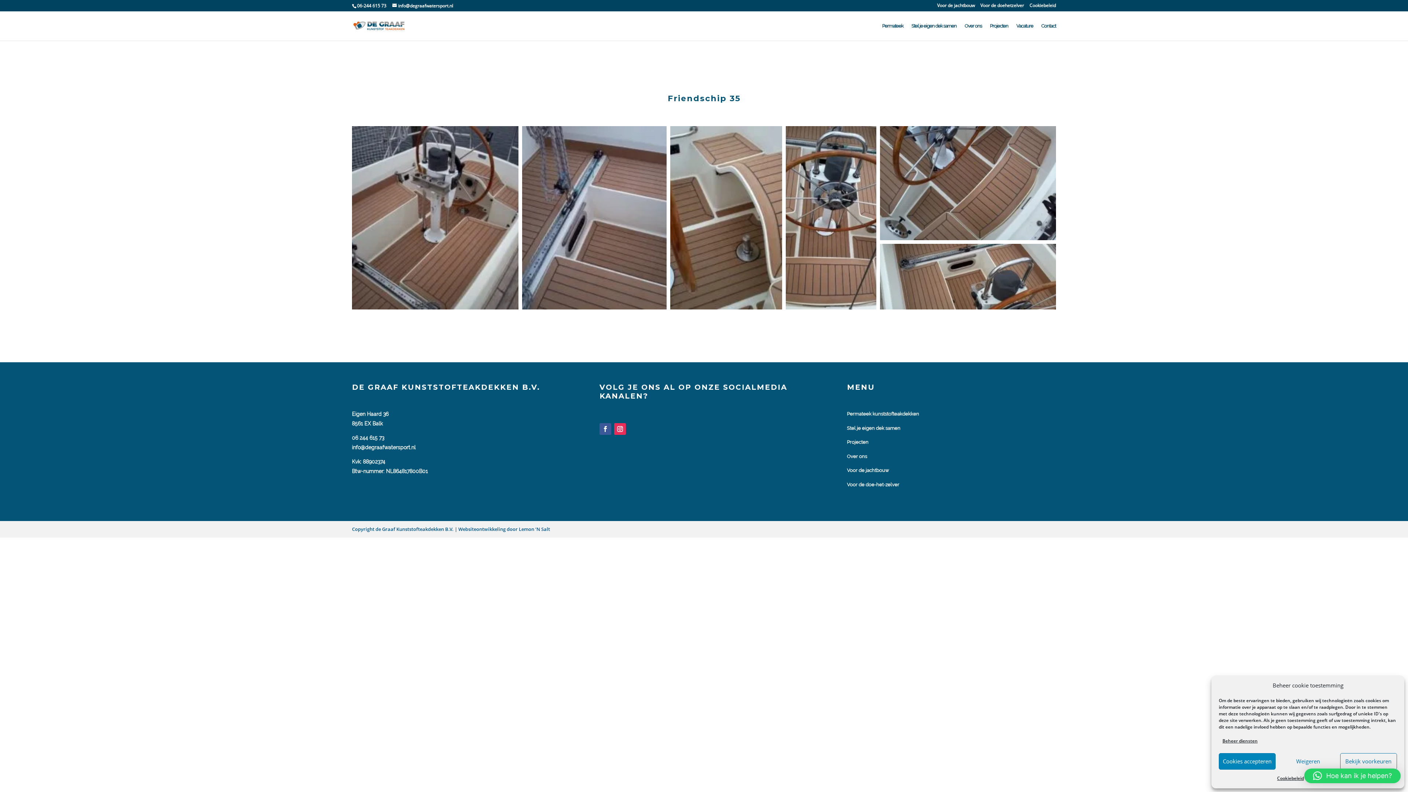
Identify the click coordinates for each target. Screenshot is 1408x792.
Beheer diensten (1240, 741)
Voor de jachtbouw (956, 5)
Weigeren (1308, 761)
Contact (1048, 26)
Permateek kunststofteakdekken (883, 414)
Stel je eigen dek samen (934, 26)
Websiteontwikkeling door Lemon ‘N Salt (503, 529)
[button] (435, 217)
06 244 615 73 (368, 438)
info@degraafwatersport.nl (384, 447)
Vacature (1024, 26)
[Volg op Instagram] (620, 429)
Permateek (892, 26)
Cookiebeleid (1290, 778)
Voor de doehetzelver (1002, 5)
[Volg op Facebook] (605, 429)
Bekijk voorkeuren (1368, 761)
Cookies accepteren (1247, 761)
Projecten (999, 26)
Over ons (973, 26)
